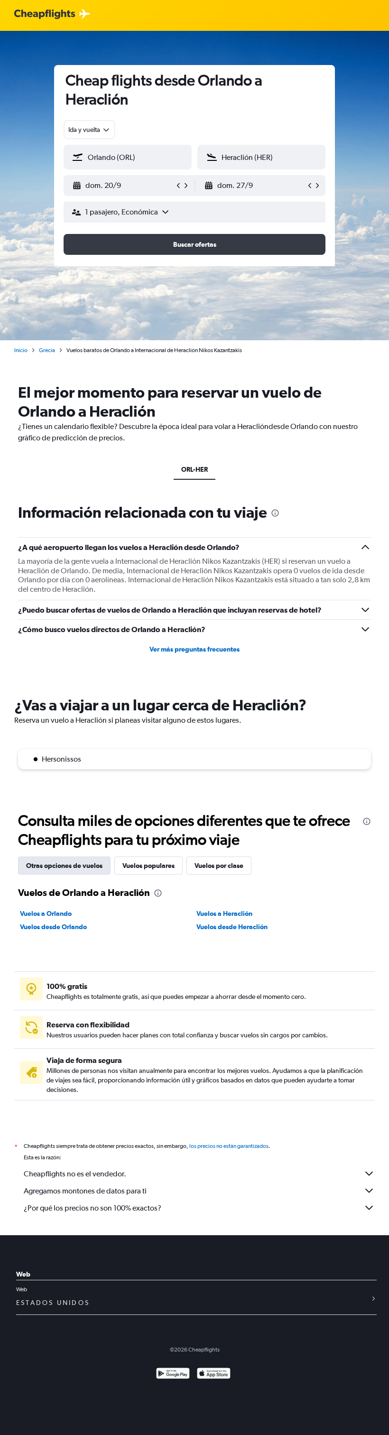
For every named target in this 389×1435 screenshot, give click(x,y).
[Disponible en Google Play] (173, 1374)
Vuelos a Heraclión (224, 913)
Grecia (47, 350)
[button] (123, 186)
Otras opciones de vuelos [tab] (64, 865)
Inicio (21, 350)
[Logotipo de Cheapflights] (44, 14)
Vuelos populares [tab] (148, 865)
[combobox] (89, 129)
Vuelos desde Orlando (53, 927)
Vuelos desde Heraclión (232, 927)
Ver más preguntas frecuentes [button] (194, 649)
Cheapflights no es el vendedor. (75, 1173)
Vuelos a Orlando (46, 913)
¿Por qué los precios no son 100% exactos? (92, 1207)
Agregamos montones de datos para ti (85, 1190)
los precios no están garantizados (229, 1146)
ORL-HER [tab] (194, 469)
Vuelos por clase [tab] (218, 865)
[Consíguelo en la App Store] (213, 1374)
